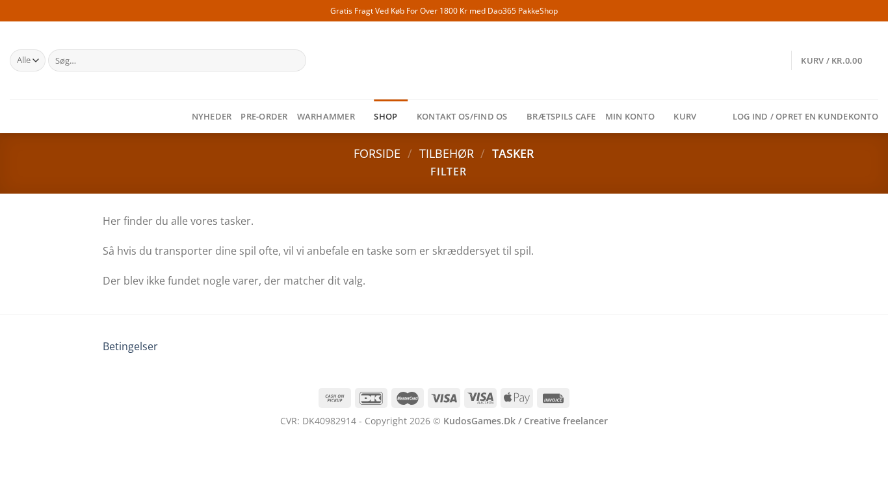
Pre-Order (264, 116)
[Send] (293, 60)
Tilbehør (446, 153)
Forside (377, 153)
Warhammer (326, 116)
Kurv (684, 116)
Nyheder (212, 116)
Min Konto (630, 116)
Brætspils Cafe (561, 116)
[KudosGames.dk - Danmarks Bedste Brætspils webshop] (444, 60)
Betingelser (130, 346)
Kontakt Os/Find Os (462, 116)
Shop (385, 116)
